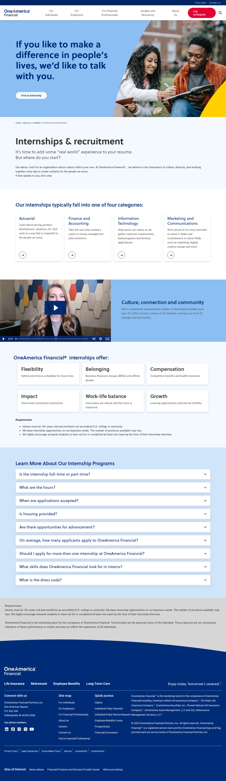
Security (68, 751)
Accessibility (81, 751)
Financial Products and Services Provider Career (73, 769)
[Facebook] (13, 729)
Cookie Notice (97, 751)
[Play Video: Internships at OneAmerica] (55, 308)
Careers (63, 726)
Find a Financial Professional (74, 738)
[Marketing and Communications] (170, 255)
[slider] (52, 339)
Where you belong (113, 769)
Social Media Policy (51, 751)
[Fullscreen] (107, 339)
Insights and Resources (148, 13)
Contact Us (214, 2)
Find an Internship (31, 95)
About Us (175, 13)
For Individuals (51, 13)
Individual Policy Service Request (112, 714)
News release (36, 769)
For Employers (77, 13)
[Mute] (93, 339)
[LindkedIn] (6, 729)
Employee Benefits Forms (109, 720)
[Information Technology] (121, 255)
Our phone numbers (15, 722)
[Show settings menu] (100, 339)
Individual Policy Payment (109, 708)
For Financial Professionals (110, 13)
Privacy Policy (11, 751)
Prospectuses (102, 726)
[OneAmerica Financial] (17, 13)
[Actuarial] (22, 255)
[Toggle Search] (220, 12)
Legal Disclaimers (29, 751)
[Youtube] (31, 729)
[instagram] (19, 729)
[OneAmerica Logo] (20, 672)
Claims (98, 702)
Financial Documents (106, 732)
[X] (25, 729)
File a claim (200, 2)
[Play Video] (3, 339)
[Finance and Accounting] (72, 255)
